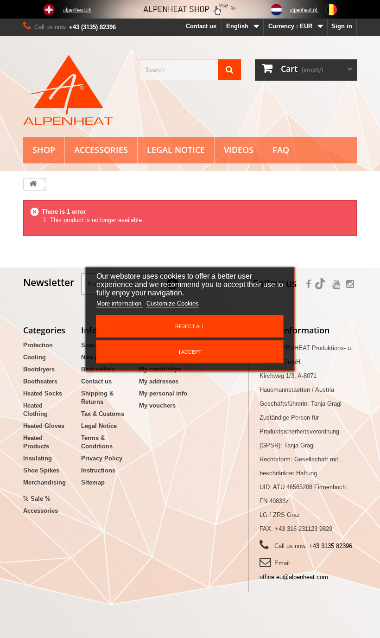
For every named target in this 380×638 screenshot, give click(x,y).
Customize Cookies (172, 303)
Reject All (190, 326)
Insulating (37, 458)
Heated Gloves (43, 425)
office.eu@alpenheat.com (294, 577)
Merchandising (44, 482)
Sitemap (93, 482)
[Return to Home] (33, 184)
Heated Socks (42, 393)
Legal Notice (176, 149)
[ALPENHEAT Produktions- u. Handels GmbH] (74, 90)
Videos (238, 149)
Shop (43, 149)
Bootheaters (40, 381)
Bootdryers (39, 369)
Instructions (98, 470)
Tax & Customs (102, 413)
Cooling (34, 357)
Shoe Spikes (41, 470)
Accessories (101, 149)
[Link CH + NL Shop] (190, 9)
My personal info (163, 393)
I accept (190, 352)
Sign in (341, 26)
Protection (38, 345)
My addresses (158, 381)
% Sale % (37, 498)
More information (119, 303)
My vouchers (157, 405)
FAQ (280, 149)
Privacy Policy (101, 458)
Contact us (201, 26)
